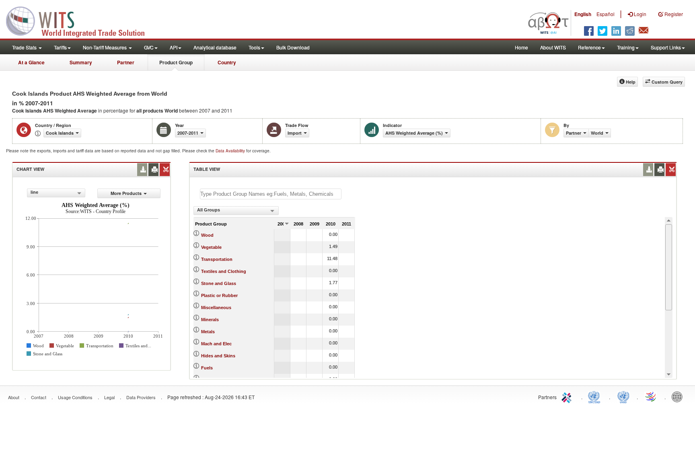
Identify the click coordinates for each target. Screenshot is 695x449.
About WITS (553, 47)
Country (227, 62)
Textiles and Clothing (223, 271)
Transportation (216, 259)
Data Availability (231, 151)
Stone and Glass (218, 283)
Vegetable (211, 247)
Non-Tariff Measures (105, 47)
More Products (126, 193)
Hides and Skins (218, 355)
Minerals (210, 319)
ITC (568, 396)
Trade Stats (25, 47)
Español (605, 13)
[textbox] (270, 194)
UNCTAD (596, 396)
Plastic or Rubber (219, 295)
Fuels (207, 367)
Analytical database (214, 47)
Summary (81, 62)
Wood (207, 235)
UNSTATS (623, 396)
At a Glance (31, 62)
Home (521, 47)
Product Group (176, 62)
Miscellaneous (216, 307)
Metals (208, 331)
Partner (125, 62)
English (582, 14)
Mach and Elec (216, 343)
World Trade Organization (651, 396)
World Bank (679, 396)
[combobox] (56, 193)
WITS (80, 20)
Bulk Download (293, 47)
